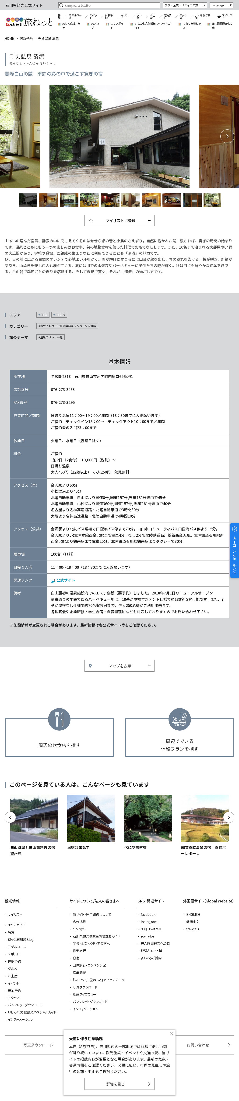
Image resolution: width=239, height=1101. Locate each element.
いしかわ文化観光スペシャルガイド (153, 26)
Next (227, 136)
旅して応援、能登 (71, 26)
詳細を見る (115, 1084)
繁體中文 (192, 921)
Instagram (149, 921)
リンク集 (78, 929)
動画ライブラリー (84, 994)
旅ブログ (95, 26)
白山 (44, 315)
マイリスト (227, 16)
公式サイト (65, 580)
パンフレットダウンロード (25, 1005)
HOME (9, 38)
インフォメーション (20, 1019)
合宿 (76, 958)
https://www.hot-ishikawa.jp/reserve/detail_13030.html (91, 822)
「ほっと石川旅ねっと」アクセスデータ (98, 980)
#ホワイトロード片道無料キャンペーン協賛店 (67, 326)
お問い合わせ (198, 1045)
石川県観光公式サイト (29, 22)
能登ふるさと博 (151, 950)
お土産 (152, 16)
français (192, 929)
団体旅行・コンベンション (90, 965)
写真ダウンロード (85, 987)
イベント (125, 16)
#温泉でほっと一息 (51, 337)
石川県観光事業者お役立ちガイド (96, 936)
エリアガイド (117, 26)
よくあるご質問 (202, 16)
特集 (59, 16)
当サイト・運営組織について (92, 914)
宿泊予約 (167, 16)
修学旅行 (79, 950)
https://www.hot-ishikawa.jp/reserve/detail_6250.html (34, 826)
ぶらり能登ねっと (192, 26)
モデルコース (75, 16)
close (172, 1033)
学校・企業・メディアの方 (181, 5)
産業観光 (79, 972)
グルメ (139, 16)
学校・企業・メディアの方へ (91, 943)
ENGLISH (193, 914)
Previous (12, 136)
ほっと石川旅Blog (21, 939)
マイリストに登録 (120, 220)
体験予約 (109, 16)
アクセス (183, 16)
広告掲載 (79, 921)
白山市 (61, 315)
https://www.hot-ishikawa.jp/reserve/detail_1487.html (205, 826)
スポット (93, 16)
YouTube (147, 936)
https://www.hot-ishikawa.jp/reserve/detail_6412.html (148, 822)
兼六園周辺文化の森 (222, 26)
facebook (148, 914)
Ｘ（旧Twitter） (151, 929)
